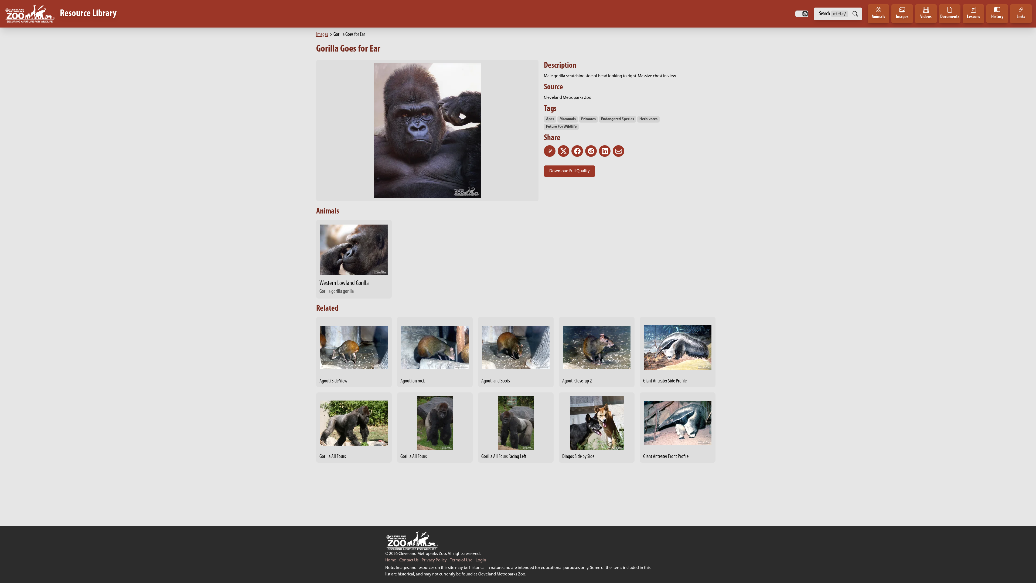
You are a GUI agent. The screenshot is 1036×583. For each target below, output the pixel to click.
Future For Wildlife (561, 127)
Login (481, 560)
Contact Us (408, 560)
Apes (550, 119)
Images (322, 34)
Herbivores (648, 119)
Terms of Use (461, 560)
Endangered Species (617, 119)
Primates (588, 119)
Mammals (568, 119)
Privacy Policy (434, 560)
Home (390, 560)
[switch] (801, 14)
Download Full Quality (569, 171)
